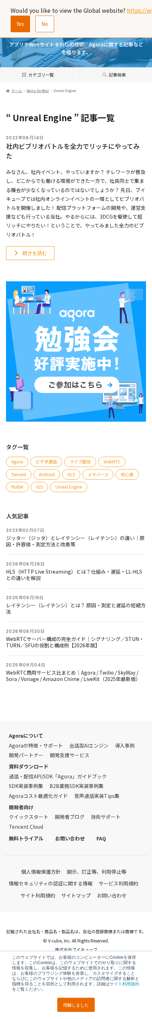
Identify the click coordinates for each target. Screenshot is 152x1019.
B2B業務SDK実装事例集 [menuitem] (76, 785)
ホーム (16, 90)
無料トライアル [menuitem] (26, 838)
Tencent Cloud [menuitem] (26, 826)
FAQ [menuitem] (101, 838)
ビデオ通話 (46, 461)
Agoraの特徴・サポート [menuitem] (36, 745)
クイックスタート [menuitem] (28, 816)
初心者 (127, 474)
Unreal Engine (68, 487)
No (44, 23)
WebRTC (112, 461)
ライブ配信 (80, 461)
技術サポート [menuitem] (106, 816)
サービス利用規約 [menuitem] (118, 883)
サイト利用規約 (124, 983)
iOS (39, 487)
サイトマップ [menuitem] (76, 895)
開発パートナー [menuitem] (26, 755)
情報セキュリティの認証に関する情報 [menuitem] (51, 883)
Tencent (18, 474)
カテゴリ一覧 (41, 75)
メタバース (98, 474)
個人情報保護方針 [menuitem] (41, 871)
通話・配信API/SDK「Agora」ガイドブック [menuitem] (58, 776)
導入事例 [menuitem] (125, 745)
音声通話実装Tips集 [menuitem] (96, 795)
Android (47, 474)
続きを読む (34, 253)
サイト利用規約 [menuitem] (38, 895)
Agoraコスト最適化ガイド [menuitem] (38, 795)
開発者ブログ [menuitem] (69, 816)
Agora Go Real (38, 90)
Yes (20, 23)
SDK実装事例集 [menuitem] (26, 785)
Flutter (17, 487)
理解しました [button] (76, 1005)
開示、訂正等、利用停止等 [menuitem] (96, 871)
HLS (71, 474)
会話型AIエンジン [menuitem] (89, 745)
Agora (17, 461)
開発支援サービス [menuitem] (69, 755)
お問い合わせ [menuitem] (70, 838)
